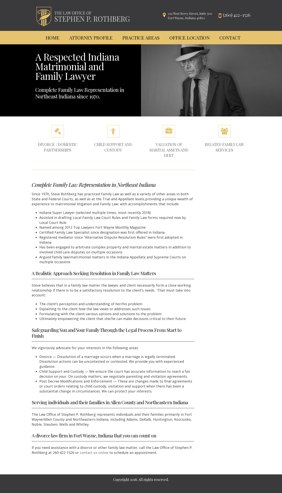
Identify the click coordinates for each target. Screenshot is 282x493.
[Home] (83, 15)
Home (52, 38)
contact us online (94, 452)
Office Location (189, 38)
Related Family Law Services (224, 147)
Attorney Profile (91, 38)
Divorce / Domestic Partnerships (57, 147)
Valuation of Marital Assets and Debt (168, 150)
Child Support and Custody (113, 147)
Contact (229, 38)
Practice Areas (141, 38)
